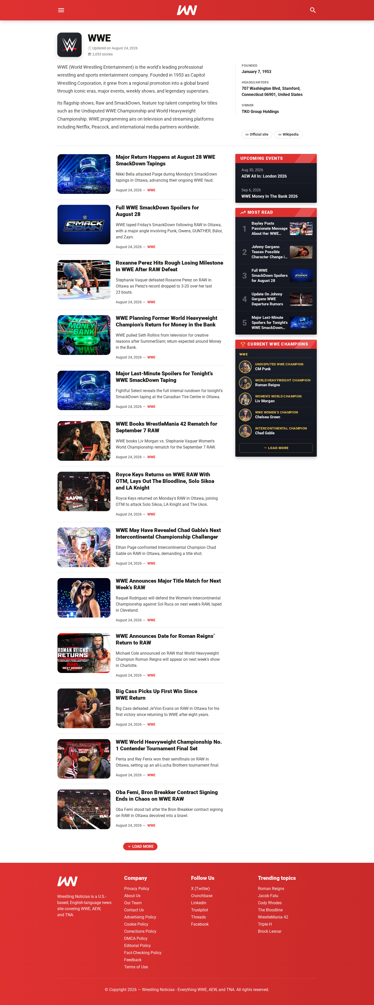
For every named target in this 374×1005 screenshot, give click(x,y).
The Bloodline (270, 910)
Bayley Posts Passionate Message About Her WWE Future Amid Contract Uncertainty (269, 228)
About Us (132, 895)
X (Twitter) (200, 888)
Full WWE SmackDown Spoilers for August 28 (270, 275)
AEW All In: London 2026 (264, 176)
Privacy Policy (136, 888)
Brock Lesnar (269, 931)
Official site (259, 134)
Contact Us (134, 910)
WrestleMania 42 (273, 917)
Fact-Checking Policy (143, 952)
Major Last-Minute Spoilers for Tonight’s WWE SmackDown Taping (270, 323)
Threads (198, 917)
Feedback (132, 959)
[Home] (67, 882)
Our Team (133, 902)
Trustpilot (199, 910)
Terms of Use (136, 967)
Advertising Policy (140, 917)
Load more (142, 846)
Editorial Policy (137, 945)
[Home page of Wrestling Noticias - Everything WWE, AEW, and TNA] (187, 10)
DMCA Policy (136, 938)
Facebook (200, 924)
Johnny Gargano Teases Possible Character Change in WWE (269, 252)
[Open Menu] (61, 10)
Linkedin (198, 902)
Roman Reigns (271, 888)
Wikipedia (291, 134)
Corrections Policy (140, 931)
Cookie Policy (136, 924)
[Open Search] (313, 10)
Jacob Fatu (268, 895)
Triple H (265, 924)
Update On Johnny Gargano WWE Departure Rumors (267, 299)
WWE (151, 190)
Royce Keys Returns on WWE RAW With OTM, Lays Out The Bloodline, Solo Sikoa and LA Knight (165, 481)
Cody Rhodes (270, 902)
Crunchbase (201, 895)
